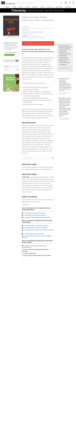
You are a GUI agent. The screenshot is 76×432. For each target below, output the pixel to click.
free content (50, 7)
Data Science (28, 37)
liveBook (21, 7)
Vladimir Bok (25, 26)
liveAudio (42, 7)
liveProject (34, 7)
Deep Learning (35, 37)
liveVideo (27, 7)
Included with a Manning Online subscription (32, 32)
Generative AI (42, 37)
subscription (68, 7)
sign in (73, 3)
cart (70, 3)
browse (65, 3)
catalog (7, 7)
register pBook (59, 7)
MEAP (14, 7)
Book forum (7, 70)
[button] (3, 10)
